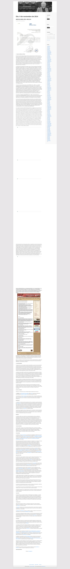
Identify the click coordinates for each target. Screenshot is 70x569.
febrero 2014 (48, 76)
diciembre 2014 (49, 68)
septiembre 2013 (49, 80)
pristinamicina (25, 534)
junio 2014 (48, 73)
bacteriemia (22, 510)
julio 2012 (48, 91)
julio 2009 (48, 117)
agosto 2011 (48, 100)
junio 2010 (48, 111)
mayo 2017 (48, 48)
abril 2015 (48, 65)
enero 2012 (48, 96)
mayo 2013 (48, 83)
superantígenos (29, 452)
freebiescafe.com (43, 566)
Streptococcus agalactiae (26, 436)
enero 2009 (48, 122)
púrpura (18, 505)
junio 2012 (48, 92)
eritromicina (17, 547)
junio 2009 (48, 118)
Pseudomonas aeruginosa (35, 438)
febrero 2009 (48, 121)
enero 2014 (48, 77)
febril (32, 393)
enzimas (17, 450)
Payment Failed (36, 564)
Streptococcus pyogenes (38, 435)
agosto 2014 (48, 71)
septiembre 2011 (49, 99)
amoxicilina (27, 528)
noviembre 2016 (49, 52)
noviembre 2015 (49, 59)
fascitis (31, 459)
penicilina (25, 408)
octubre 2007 (49, 134)
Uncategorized (30, 551)
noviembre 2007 (49, 133)
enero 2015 (48, 67)
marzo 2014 (48, 75)
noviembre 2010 (49, 107)
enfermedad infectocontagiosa (25, 393)
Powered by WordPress (32, 566)
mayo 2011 (48, 102)
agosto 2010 (48, 109)
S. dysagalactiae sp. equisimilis (38, 436)
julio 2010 (48, 110)
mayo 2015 (48, 64)
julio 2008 (48, 127)
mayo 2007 (48, 138)
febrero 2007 (48, 140)
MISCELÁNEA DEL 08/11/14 (23, 19)
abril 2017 (48, 49)
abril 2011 (48, 103)
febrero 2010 (48, 114)
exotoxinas (20, 450)
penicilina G (29, 445)
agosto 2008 (48, 126)
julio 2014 (48, 72)
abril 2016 (48, 55)
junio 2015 (48, 63)
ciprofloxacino (18, 532)
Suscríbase (40, 564)
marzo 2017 (48, 50)
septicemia (18, 510)
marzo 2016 (48, 56)
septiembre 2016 (49, 54)
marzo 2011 (48, 104)
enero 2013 (48, 86)
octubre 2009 (49, 115)
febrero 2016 (48, 57)
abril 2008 (48, 129)
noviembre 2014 (49, 69)
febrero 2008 (48, 131)
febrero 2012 (48, 95)
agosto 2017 (48, 46)
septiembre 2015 (49, 61)
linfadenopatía (21, 468)
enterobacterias (18, 439)
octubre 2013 (49, 79)
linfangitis (29, 468)
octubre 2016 (49, 53)
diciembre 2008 (49, 123)
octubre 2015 (49, 60)
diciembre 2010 (49, 106)
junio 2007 (48, 137)
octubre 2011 (48, 98)
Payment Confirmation (31, 564)
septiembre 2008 (49, 125)
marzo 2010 (48, 113)
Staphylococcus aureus (24, 438)
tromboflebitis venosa (27, 511)
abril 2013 (48, 84)
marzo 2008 (48, 130)
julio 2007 (48, 136)
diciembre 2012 (49, 87)
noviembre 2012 (49, 88)
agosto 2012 (48, 90)
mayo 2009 (48, 119)
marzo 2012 (48, 94)
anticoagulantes (28, 536)
